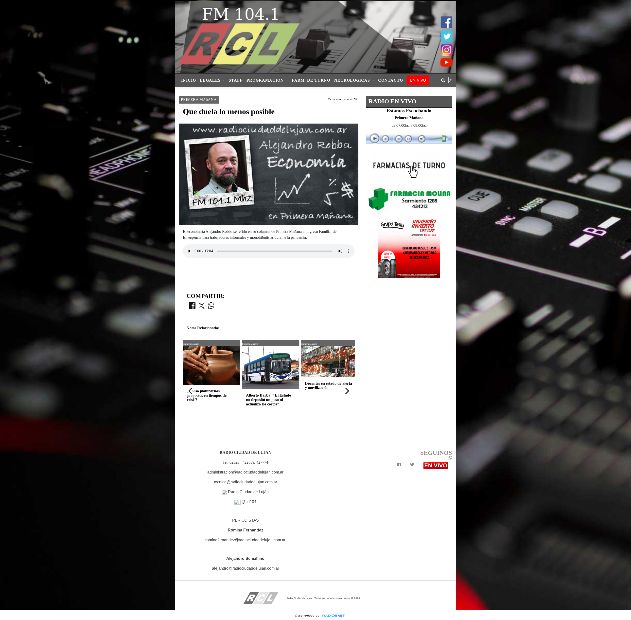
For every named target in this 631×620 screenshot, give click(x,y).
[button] (443, 80)
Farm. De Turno (311, 80)
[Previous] (190, 391)
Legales (211, 80)
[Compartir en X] (201, 307)
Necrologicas (352, 80)
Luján (285, 91)
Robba (330, 91)
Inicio (188, 80)
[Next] (346, 391)
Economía (307, 91)
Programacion (265, 80)
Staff (236, 80)
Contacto (390, 80)
